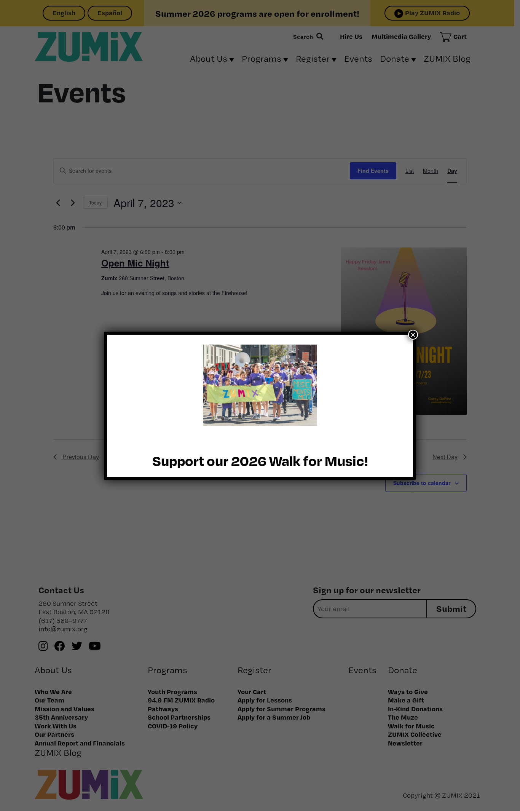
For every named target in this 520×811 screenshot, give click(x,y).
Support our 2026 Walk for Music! (260, 460)
